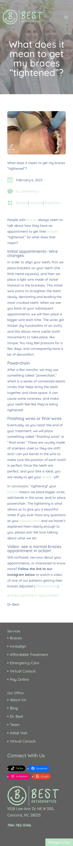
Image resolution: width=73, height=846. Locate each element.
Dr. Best (16, 716)
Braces (21, 203)
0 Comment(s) (27, 191)
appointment (30, 521)
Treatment (53, 203)
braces (31, 220)
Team (14, 724)
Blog (14, 708)
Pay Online (19, 679)
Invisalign (18, 646)
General (36, 203)
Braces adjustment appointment (33, 595)
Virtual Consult (23, 671)
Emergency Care (24, 662)
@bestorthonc (46, 586)
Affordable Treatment (29, 654)
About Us (18, 699)
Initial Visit (18, 733)
